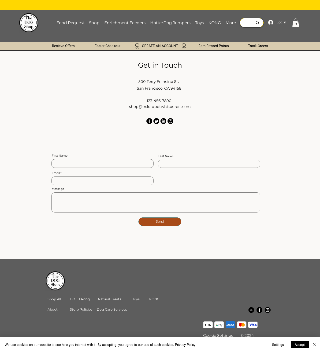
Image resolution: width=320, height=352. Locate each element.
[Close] (314, 344)
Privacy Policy (185, 344)
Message (58, 188)
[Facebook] (149, 121)
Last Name (166, 156)
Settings (278, 344)
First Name (59, 155)
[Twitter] (156, 121)
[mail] (251, 310)
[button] (295, 22)
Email (56, 173)
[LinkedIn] (163, 121)
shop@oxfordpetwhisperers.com (160, 106)
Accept (300, 344)
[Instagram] (170, 121)
